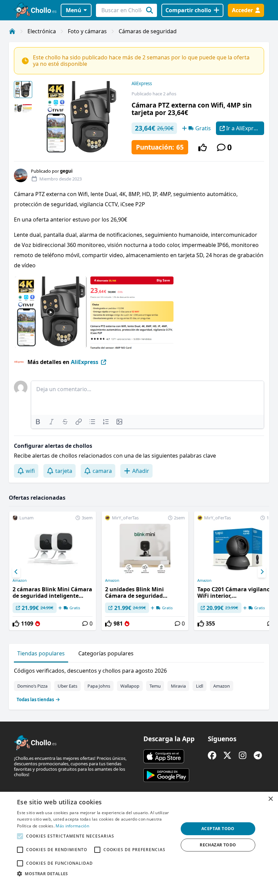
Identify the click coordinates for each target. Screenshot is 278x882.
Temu (155, 686)
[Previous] (16, 572)
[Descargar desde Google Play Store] (166, 775)
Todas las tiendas (35, 699)
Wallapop (129, 686)
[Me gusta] (202, 147)
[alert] (139, 837)
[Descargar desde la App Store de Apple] (163, 756)
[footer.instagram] (242, 755)
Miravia (178, 686)
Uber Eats (67, 686)
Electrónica (41, 31)
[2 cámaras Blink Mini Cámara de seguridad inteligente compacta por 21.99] (52, 571)
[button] (95, 873)
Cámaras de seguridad (148, 31)
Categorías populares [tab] (106, 653)
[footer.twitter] (227, 755)
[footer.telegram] (258, 755)
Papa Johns (98, 686)
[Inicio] (12, 31)
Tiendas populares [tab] (41, 653)
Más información (72, 826)
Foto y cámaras (87, 31)
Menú (73, 10)
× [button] (270, 799)
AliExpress (142, 83)
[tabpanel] (139, 684)
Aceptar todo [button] (218, 828)
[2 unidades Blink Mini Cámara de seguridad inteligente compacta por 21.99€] (145, 571)
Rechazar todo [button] (218, 845)
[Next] (262, 572)
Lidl (199, 686)
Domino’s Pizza (32, 686)
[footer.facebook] (212, 755)
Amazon (20, 580)
